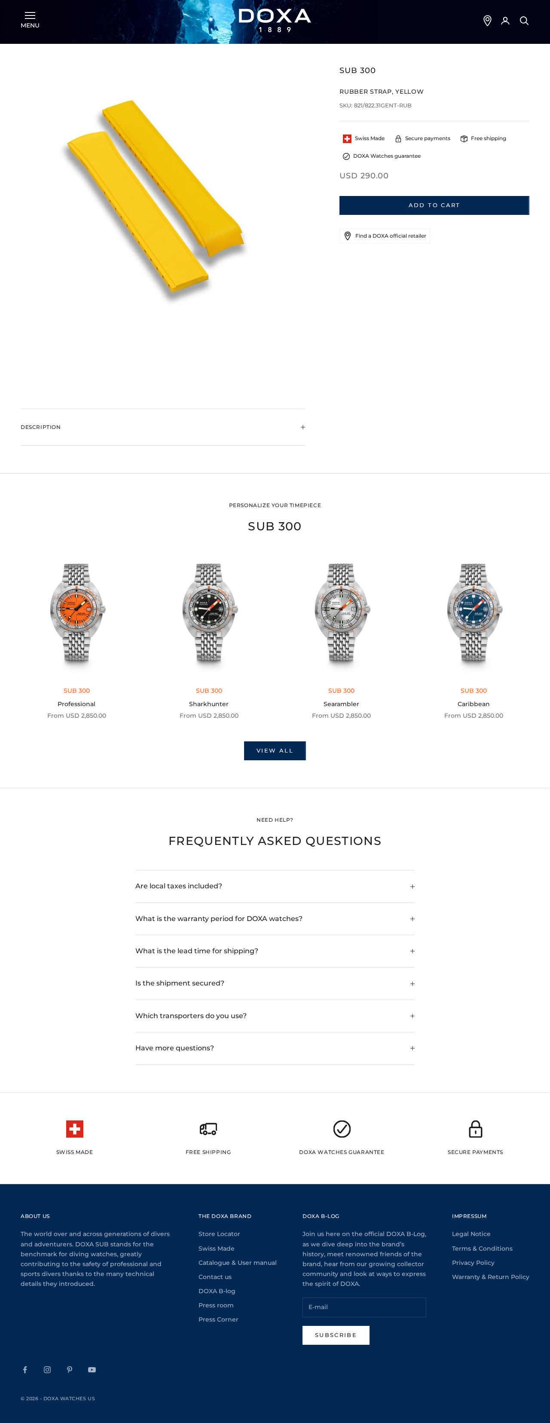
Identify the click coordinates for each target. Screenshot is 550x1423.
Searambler (341, 704)
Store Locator (219, 1234)
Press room (216, 1305)
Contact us (215, 1277)
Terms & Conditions (482, 1248)
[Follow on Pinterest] (69, 1369)
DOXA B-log (217, 1291)
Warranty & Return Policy (490, 1277)
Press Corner (218, 1319)
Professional (76, 704)
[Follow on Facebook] (25, 1369)
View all (275, 750)
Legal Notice (471, 1234)
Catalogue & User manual (238, 1263)
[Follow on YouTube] (92, 1369)
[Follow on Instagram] (47, 1369)
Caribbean (474, 704)
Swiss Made (217, 1248)
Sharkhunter (209, 704)
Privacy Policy (473, 1263)
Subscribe (336, 1334)
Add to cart (435, 205)
